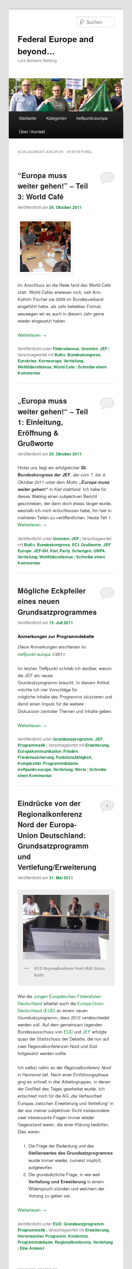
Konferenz (78, 1236)
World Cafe (64, 367)
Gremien (89, 349)
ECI (75, 545)
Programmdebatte (60, 763)
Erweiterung (97, 745)
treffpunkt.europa (92, 118)
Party (65, 551)
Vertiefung (73, 361)
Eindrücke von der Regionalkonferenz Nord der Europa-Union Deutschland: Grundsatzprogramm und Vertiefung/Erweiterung (57, 835)
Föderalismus (66, 349)
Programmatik (31, 745)
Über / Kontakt (32, 131)
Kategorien (56, 118)
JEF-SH (41, 551)
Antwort (32, 1248)
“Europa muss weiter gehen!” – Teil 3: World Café (53, 185)
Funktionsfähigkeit (73, 757)
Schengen (81, 551)
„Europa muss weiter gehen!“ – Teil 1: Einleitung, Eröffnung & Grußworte (53, 421)
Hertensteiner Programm (42, 1236)
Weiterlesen (32, 335)
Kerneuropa (50, 361)
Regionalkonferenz (73, 1242)
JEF (103, 349)
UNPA (99, 551)
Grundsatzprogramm (73, 739)
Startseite (27, 118)
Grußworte (91, 545)
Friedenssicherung (36, 757)
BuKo (59, 355)
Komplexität (29, 763)
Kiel (54, 551)
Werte (80, 769)
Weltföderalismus (34, 367)
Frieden (70, 751)
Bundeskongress (84, 355)
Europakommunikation (39, 751)
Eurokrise (27, 361)
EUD (68, 1031)
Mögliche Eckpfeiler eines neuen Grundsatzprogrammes (57, 601)
